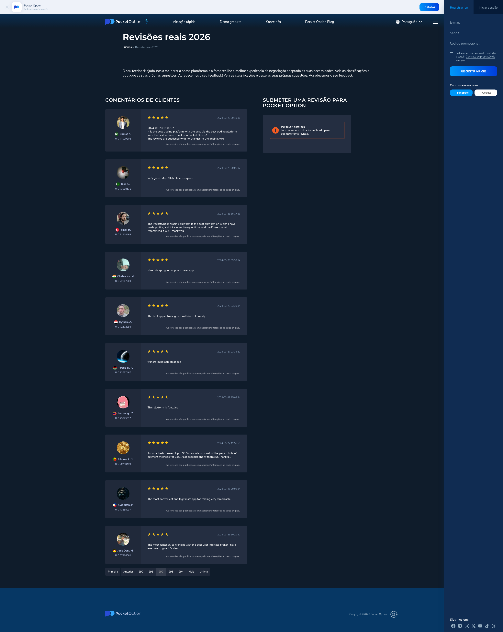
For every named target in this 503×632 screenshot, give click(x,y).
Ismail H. (125, 230)
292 (161, 572)
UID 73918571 (123, 188)
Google (486, 93)
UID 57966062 (123, 555)
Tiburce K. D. (125, 459)
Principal (128, 47)
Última (204, 572)
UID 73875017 (123, 418)
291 (151, 572)
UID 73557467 (123, 372)
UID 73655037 (123, 509)
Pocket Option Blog (319, 22)
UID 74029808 (123, 138)
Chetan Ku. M (125, 276)
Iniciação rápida (184, 22)
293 (171, 572)
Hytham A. (125, 322)
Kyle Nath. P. (125, 505)
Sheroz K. (125, 134)
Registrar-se (473, 71)
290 (141, 572)
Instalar (429, 7)
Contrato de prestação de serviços (475, 58)
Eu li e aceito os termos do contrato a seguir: (476, 57)
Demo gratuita (230, 22)
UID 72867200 (123, 281)
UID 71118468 (123, 234)
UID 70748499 (123, 464)
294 (181, 572)
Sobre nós (273, 22)
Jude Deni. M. (125, 551)
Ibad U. (125, 184)
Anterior (128, 572)
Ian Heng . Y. (125, 413)
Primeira (113, 572)
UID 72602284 (123, 326)
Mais (191, 572)
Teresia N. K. (125, 368)
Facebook (463, 93)
